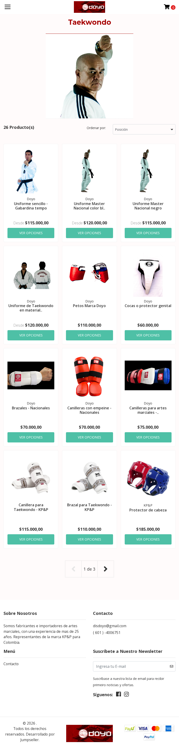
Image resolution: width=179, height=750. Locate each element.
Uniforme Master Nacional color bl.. (89, 206)
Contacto (11, 663)
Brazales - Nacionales (31, 408)
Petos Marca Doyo (89, 305)
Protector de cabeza (148, 510)
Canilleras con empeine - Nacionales (89, 410)
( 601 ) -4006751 (106, 632)
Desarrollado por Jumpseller (37, 737)
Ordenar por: (96, 128)
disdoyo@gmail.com (109, 625)
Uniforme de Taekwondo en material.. (30, 308)
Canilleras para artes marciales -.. (148, 410)
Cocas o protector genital (148, 305)
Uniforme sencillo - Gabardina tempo (31, 206)
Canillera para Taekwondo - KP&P (31, 507)
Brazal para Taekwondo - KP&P (89, 507)
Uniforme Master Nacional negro (148, 206)
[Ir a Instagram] (126, 695)
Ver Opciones (31, 233)
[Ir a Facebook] (118, 695)
